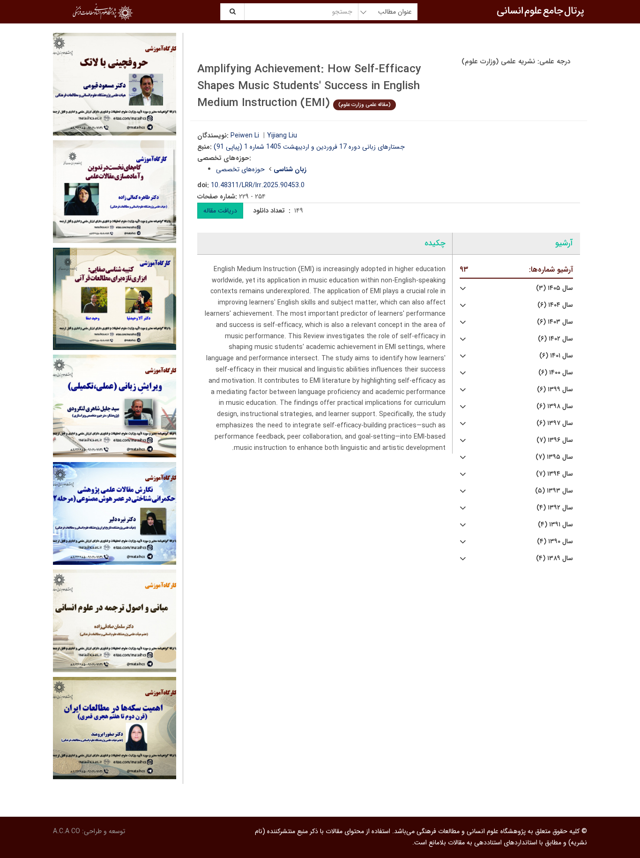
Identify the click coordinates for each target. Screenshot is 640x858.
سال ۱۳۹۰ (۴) (555, 542)
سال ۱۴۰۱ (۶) (556, 356)
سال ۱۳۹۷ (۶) (554, 423)
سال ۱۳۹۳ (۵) (554, 491)
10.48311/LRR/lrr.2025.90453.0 (258, 185)
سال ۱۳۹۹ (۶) (555, 390)
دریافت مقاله (220, 210)
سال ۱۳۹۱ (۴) (555, 525)
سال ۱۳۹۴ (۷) (554, 474)
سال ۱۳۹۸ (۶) (554, 406)
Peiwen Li (245, 135)
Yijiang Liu (282, 135)
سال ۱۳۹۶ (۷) (554, 440)
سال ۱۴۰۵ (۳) (554, 288)
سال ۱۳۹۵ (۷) (554, 457)
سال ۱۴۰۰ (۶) (555, 373)
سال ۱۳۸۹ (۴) (554, 558)
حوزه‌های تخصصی (240, 169)
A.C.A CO (66, 831)
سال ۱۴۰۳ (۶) (555, 322)
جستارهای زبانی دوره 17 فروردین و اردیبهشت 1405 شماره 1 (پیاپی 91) (309, 147)
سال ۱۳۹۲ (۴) (554, 508)
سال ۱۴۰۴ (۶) (555, 305)
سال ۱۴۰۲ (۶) (555, 339)
